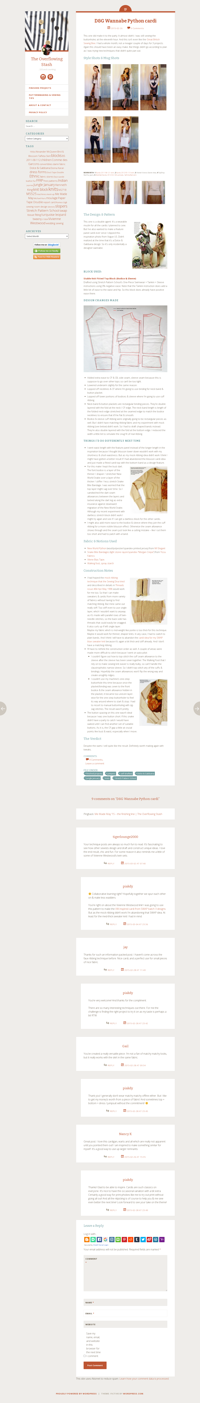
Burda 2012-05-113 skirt (125, 173)
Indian (63, 180)
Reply (111, 863)
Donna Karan (57, 168)
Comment (91, 1260)
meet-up (51, 194)
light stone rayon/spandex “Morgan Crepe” (132, 552)
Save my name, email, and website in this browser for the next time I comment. (93, 1345)
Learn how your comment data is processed (144, 1378)
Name (89, 1302)
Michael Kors (40, 198)
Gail (125, 1046)
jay (125, 947)
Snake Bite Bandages (98, 552)
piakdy (128, 886)
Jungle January (44, 184)
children (46, 160)
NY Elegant (160, 548)
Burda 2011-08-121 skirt (105, 173)
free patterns (51, 180)
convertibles (46, 164)
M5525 (31, 194)
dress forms (38, 172)
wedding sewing (54, 223)
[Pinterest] (50, 77)
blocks (56, 155)
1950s (32, 151)
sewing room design (36, 206)
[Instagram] (43, 77)
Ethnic (34, 176)
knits (53, 189)
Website (90, 1324)
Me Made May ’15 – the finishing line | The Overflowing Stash (128, 814)
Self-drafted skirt (130, 175)
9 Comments (137, 28)
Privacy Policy (38, 112)
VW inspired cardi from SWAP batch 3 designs (140, 909)
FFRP (39, 180)
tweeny (37, 219)
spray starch (107, 563)
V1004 (45, 219)
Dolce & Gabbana (40, 168)
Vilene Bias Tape (95, 559)
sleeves (51, 206)
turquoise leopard (53, 214)
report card (49, 202)
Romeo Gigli (61, 202)
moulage (52, 198)
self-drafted (126, 773)
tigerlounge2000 (125, 837)
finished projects (94, 773)
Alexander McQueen (46, 151)
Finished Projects (40, 88)
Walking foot (93, 563)
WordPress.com (133, 1393)
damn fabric (59, 164)
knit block (40, 189)
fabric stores (46, 176)
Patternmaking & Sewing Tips (45, 97)
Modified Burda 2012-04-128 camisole (109, 175)
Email (89, 1313)
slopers (61, 206)
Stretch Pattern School (43, 210)
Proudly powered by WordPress (76, 1393)
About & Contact (40, 105)
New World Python (96, 548)
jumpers (111, 773)
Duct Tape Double (55, 172)
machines (41, 194)
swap (63, 210)
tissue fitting (34, 215)
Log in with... (90, 1234)
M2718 (62, 190)
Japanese (30, 185)
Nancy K (125, 1134)
